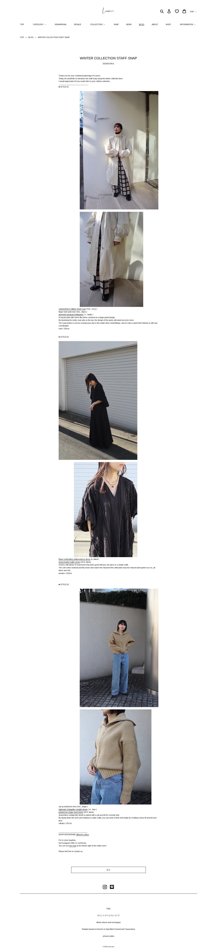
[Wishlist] (177, 11)
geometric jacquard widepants (71, 314)
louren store (110, 946)
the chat (72, 846)
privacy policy (108, 936)
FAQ (108, 909)
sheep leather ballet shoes (69, 562)
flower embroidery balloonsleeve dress (74, 559)
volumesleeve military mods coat (72, 309)
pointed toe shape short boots (71, 812)
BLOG (31, 37)
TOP (22, 37)
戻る (108, 870)
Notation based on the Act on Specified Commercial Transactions (108, 929)
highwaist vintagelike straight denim (73, 809)
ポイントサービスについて (108, 915)
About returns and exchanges (108, 922)
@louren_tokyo (82, 834)
